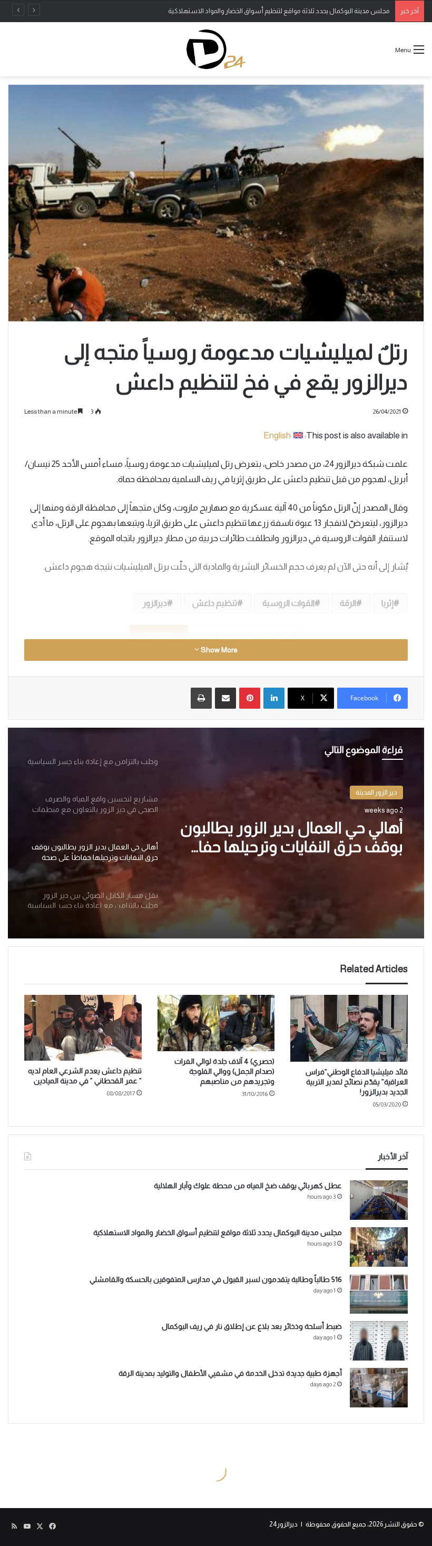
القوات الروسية (288, 603)
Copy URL (159, 635)
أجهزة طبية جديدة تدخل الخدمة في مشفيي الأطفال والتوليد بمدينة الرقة (230, 1373)
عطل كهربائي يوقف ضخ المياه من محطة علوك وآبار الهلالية (248, 1185)
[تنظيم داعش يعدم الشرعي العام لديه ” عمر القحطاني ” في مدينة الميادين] (83, 1028)
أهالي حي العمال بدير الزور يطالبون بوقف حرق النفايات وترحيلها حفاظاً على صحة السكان (291, 837)
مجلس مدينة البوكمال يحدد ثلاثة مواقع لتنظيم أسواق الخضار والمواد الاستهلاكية (279, 11)
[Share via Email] (225, 698)
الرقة (348, 603)
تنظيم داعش (214, 603)
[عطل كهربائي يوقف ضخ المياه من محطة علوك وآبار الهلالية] (379, 1200)
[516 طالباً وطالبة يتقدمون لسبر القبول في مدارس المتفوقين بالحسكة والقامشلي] (379, 1294)
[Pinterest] (249, 698)
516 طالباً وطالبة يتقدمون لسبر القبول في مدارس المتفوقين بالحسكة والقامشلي (216, 1279)
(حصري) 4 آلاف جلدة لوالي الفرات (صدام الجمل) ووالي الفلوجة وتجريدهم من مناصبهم (224, 1071)
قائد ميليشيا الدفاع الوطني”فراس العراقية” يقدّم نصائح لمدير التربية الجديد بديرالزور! (357, 1082)
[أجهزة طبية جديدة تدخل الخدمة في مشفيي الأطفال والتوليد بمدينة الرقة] (379, 1387)
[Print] (201, 698)
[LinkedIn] (273, 698)
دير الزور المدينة (376, 792)
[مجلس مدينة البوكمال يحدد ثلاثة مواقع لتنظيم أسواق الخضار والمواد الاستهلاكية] (379, 1247)
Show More (218, 649)
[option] (216, 833)
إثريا (387, 603)
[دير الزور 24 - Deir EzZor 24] (215, 49)
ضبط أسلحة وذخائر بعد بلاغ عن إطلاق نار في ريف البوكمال (252, 1326)
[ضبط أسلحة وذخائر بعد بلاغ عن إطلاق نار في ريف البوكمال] (379, 1341)
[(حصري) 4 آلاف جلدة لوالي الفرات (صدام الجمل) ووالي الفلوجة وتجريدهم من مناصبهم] (216, 1023)
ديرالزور (155, 603)
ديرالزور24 (283, 1524)
